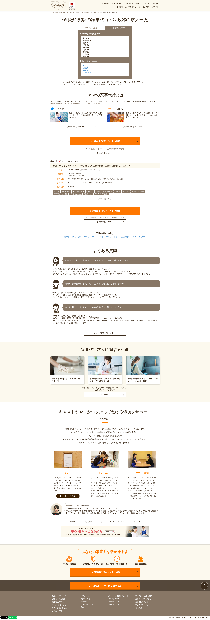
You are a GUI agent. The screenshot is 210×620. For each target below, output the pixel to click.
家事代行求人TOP (104, 153)
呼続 (74, 237)
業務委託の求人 (117, 3)
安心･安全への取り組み (151, 7)
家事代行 (86, 68)
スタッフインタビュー (60, 608)
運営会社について (141, 602)
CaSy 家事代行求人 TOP (58, 12)
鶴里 (80, 237)
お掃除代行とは (86, 599)
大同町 (101, 237)
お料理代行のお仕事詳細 (132, 127)
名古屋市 (93, 12)
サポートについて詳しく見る (81, 522)
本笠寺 (87, 237)
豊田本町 (142, 237)
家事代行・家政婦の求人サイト (58, 2)
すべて (85, 66)
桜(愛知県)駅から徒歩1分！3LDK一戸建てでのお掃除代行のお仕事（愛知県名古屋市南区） (92, 166)
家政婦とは (84, 607)
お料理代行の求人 (115, 604)
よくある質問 (118, 7)
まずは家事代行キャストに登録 (105, 140)
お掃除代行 (87, 70)
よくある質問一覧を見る (103, 333)
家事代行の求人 (114, 599)
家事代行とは (105, 3)
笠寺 (94, 237)
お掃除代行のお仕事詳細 (75, 127)
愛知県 (87, 12)
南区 (99, 12)
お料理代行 (87, 73)
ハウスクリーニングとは (89, 604)
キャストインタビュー (151, 3)
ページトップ (204, 586)
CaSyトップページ (59, 596)
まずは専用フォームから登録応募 (105, 585)
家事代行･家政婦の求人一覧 (75, 12)
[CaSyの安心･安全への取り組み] (105, 531)
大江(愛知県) (125, 237)
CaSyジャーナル (103, 395)
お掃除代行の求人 (115, 601)
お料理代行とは (86, 601)
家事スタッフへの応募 (143, 599)
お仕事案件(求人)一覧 (132, 7)
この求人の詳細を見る (105, 199)
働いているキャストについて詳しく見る (126, 522)
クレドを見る (70, 496)
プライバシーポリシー (143, 605)
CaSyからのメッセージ (133, 3)
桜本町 (66, 237)
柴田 (116, 237)
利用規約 (138, 608)
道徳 (134, 237)
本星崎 (108, 237)
